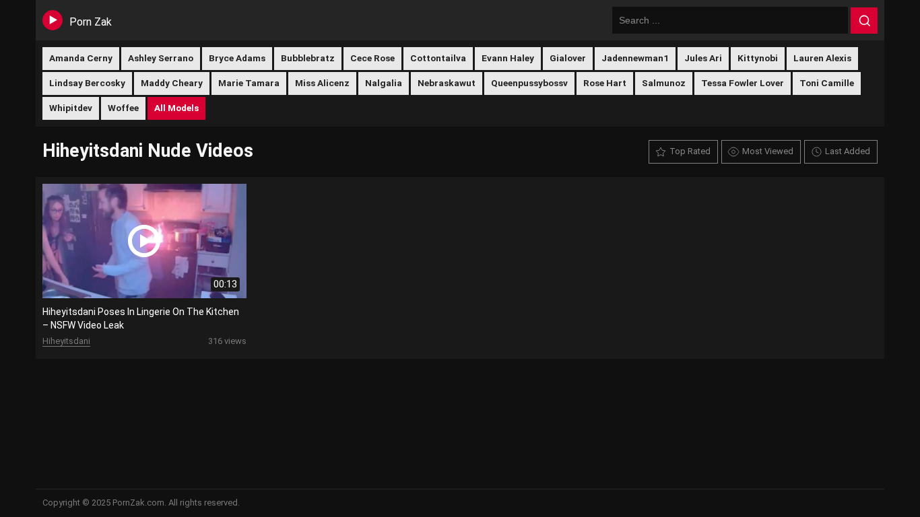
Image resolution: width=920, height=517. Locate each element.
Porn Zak (90, 21)
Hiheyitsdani (66, 341)
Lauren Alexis (822, 58)
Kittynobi (757, 58)
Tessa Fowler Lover (742, 82)
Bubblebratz (308, 58)
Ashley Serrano (160, 58)
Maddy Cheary (172, 82)
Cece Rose (372, 58)
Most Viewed (767, 151)
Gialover (568, 58)
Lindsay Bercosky (87, 82)
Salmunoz (664, 82)
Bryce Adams (237, 58)
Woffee (123, 107)
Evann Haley (508, 58)
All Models (176, 107)
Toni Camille (826, 82)
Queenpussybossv (529, 82)
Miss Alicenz (322, 82)
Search (864, 20)
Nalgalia (383, 82)
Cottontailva (438, 58)
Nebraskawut (446, 82)
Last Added (847, 151)
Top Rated (690, 151)
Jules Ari (703, 58)
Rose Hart (604, 82)
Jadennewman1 (635, 58)
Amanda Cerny (80, 58)
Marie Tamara (249, 82)
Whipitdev (70, 107)
